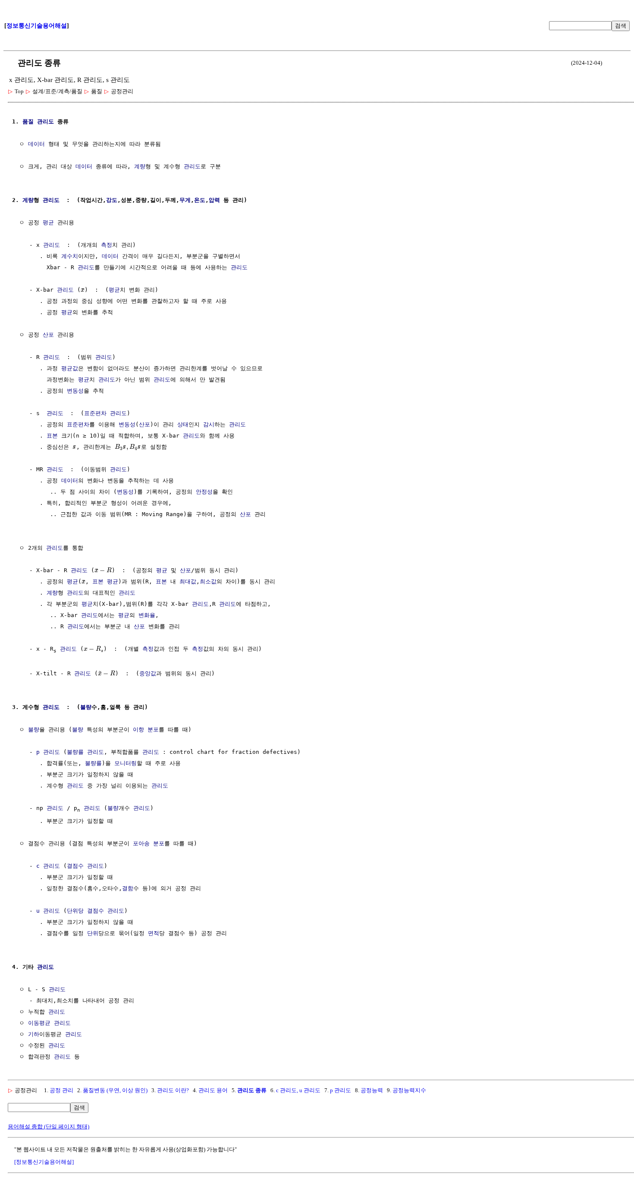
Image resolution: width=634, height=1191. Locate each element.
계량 (139, 166)
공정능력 (372, 1090)
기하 (33, 1034)
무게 (185, 200)
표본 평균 (105, 581)
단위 (92, 933)
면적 (153, 933)
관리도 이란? (173, 1090)
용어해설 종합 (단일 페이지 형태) (48, 1126)
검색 (620, 25)
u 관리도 (48, 910)
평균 (48, 222)
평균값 (69, 368)
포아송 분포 (148, 843)
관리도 (192, 166)
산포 (48, 334)
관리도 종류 (252, 1090)
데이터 (36, 144)
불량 (85, 707)
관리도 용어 (213, 1090)
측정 (106, 245)
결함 (127, 888)
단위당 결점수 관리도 (95, 910)
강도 (111, 200)
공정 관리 (61, 1090)
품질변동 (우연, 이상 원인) (115, 1090)
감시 (208, 424)
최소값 (208, 581)
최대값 (187, 581)
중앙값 (147, 673)
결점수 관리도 (85, 866)
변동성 (75, 391)
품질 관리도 (38, 121)
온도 (199, 200)
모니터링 (125, 763)
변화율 (146, 615)
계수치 (69, 256)
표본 (52, 435)
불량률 (75, 752)
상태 (182, 424)
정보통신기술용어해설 (36, 25)
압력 (214, 200)
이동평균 (39, 1023)
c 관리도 (48, 866)
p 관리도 (48, 752)
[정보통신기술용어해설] (44, 1162)
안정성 (204, 491)
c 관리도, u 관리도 (298, 1090)
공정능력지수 (409, 1090)
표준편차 (95, 413)
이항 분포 (146, 729)
